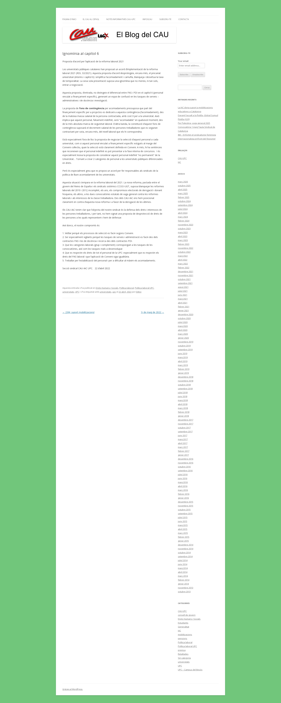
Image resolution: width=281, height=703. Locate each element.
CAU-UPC (182, 158)
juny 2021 (182, 294)
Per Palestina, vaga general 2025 (194, 123)
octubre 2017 (184, 427)
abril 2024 (182, 212)
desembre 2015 (185, 501)
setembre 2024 (185, 205)
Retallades (183, 654)
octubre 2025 (184, 185)
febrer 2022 (183, 267)
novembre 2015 (185, 505)
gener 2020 (183, 337)
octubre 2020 (184, 318)
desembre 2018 (185, 376)
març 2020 (183, 333)
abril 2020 (182, 330)
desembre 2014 (185, 544)
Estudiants (183, 622)
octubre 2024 (184, 201)
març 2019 (183, 365)
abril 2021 (182, 302)
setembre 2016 (185, 470)
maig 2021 (183, 298)
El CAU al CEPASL (91, 19)
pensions (182, 638)
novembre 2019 (185, 341)
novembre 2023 (185, 224)
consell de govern (186, 615)
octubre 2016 (184, 466)
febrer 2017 (183, 451)
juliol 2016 (182, 474)
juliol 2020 (182, 322)
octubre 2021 (184, 279)
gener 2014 (183, 583)
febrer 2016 (183, 494)
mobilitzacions (185, 634)
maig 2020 (183, 326)
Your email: (183, 61)
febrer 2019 (183, 369)
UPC (77, 291)
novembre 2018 (185, 380)
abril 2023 (182, 236)
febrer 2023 (183, 244)
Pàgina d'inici (69, 19)
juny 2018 (182, 396)
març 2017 (183, 447)
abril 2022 (182, 259)
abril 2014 (182, 572)
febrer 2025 (183, 197)
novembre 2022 (185, 248)
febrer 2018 (183, 412)
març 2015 (183, 533)
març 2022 (183, 263)
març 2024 (183, 216)
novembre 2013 (185, 587)
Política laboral (126, 287)
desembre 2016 (185, 458)
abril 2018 (182, 404)
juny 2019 (182, 353)
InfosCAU (147, 19)
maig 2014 (183, 568)
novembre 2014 (185, 548)
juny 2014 (182, 564)
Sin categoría (184, 657)
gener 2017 (183, 454)
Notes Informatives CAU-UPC (120, 19)
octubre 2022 (184, 251)
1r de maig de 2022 (152, 312)
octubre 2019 (184, 345)
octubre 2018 (184, 384)
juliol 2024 (182, 209)
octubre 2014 (184, 552)
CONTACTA (183, 19)
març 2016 (183, 490)
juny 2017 (182, 435)
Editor (138, 291)
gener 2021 (183, 310)
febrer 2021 (183, 306)
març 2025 (183, 193)
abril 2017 (182, 443)
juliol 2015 (182, 517)
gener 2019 (183, 373)
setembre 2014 (185, 556)
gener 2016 (183, 497)
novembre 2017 (185, 423)
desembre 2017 (185, 419)
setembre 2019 (185, 349)
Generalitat (183, 626)
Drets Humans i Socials (107, 287)
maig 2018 (183, 400)
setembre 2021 (185, 283)
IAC (179, 162)
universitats (68, 291)
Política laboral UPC (144, 287)
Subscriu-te (165, 19)
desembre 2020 (185, 314)
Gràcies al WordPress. (72, 689)
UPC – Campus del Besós (190, 669)
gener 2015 (183, 540)
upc (114, 291)
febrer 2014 (183, 579)
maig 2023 (183, 232)
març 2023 (183, 240)
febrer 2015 (183, 536)
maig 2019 (183, 357)
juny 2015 (182, 521)
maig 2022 (183, 255)
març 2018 (183, 408)
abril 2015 (182, 529)
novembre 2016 (185, 462)
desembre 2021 (185, 271)
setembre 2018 (185, 388)
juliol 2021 (182, 291)
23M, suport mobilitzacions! (78, 312)
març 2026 (183, 181)
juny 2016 (182, 478)
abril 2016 (182, 486)
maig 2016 (183, 482)
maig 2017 (183, 439)
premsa (182, 650)
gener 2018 (183, 415)
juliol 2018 (182, 392)
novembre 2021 (185, 275)
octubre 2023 (184, 228)
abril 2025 (182, 189)
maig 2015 (183, 525)
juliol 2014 (182, 560)
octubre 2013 (184, 591)
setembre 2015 (185, 513)
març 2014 (183, 576)
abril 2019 (182, 361)
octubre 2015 (184, 509)
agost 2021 (183, 287)
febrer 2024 (183, 220)
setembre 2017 (185, 431)
